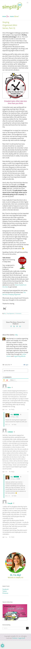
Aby (5, 313)
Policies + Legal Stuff (18, 638)
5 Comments (18, 313)
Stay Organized (10, 313)
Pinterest (5, 593)
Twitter (4, 591)
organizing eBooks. (20, 356)
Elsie (17, 416)
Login (26, 364)
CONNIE (10, 432)
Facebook (5, 589)
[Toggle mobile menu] (28, 2)
